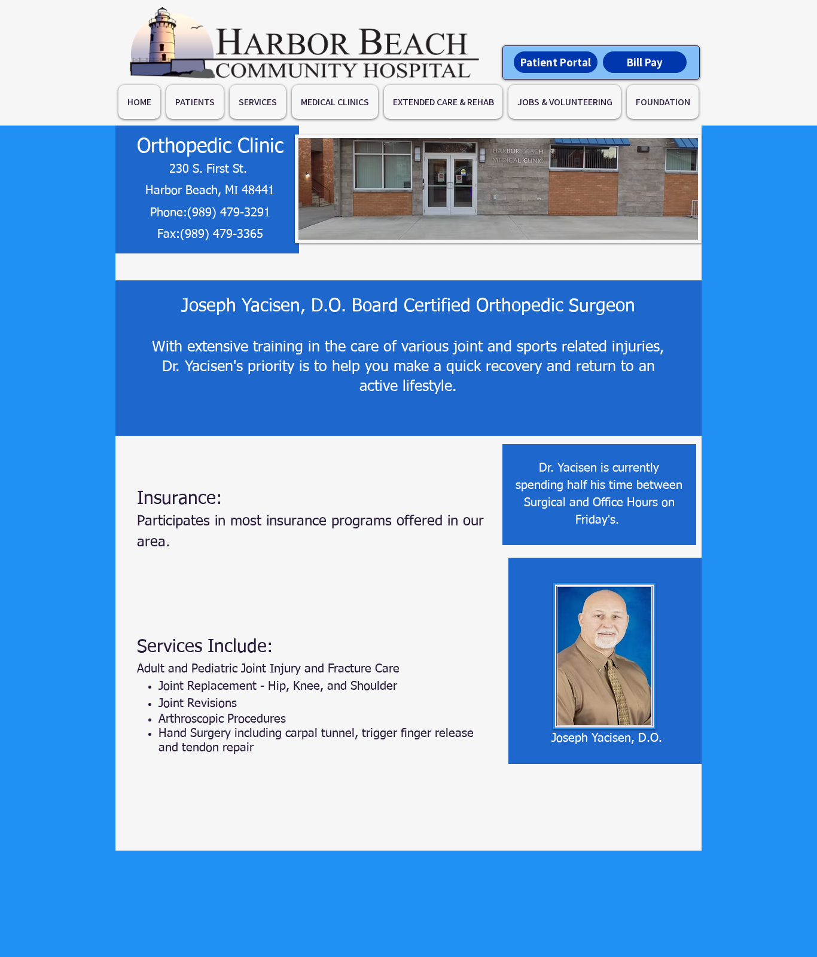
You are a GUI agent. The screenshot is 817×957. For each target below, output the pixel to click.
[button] (195, 102)
